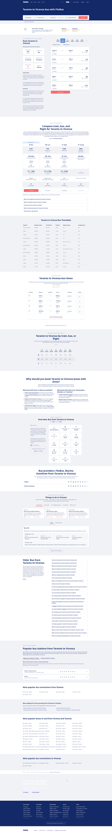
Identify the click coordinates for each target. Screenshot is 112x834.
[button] (53, 17)
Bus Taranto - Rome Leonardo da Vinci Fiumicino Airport (35, 733)
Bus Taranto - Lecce (27, 694)
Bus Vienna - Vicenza (27, 744)
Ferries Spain (66, 810)
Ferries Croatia (66, 808)
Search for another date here (56, 317)
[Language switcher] (68, 2)
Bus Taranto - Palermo (61, 728)
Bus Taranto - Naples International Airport (32, 736)
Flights (39, 2)
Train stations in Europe (81, 808)
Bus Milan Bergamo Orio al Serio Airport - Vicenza (50, 746)
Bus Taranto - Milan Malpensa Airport (31, 731)
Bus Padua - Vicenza (60, 749)
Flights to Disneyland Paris (56, 812)
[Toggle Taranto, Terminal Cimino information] (87, 671)
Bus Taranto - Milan (60, 692)
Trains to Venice (26, 812)
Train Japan (25, 806)
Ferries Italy (65, 812)
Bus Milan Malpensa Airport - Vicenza (31, 746)
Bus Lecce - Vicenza (60, 741)
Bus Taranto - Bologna (61, 723)
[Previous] (38, 351)
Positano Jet (65, 814)
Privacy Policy (50, 830)
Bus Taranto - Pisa (43, 733)
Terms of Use (42, 830)
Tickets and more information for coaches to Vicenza (68, 710)
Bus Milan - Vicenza (77, 736)
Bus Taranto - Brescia (77, 733)
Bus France (38, 808)
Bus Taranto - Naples (27, 692)
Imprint (35, 830)
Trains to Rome (26, 808)
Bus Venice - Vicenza (77, 739)
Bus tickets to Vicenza (43, 772)
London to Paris (79, 814)
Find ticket (28, 53)
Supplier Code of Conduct (60, 830)
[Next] (86, 40)
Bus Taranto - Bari (76, 692)
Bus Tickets (39, 804)
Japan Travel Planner (81, 806)
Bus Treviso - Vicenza (77, 749)
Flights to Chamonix (54, 806)
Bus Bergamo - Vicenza (61, 746)
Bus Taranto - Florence (77, 726)
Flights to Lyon (53, 808)
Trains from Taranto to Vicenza (63, 708)
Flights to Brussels (54, 810)
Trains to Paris (26, 810)
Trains (31, 2)
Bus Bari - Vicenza (76, 741)
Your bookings (76, 2)
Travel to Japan (79, 810)
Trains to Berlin (26, 814)
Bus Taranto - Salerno (44, 736)
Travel (77, 804)
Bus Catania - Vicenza (44, 739)
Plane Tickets (53, 804)
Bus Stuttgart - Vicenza (44, 744)
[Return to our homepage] (26, 2)
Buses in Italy (34, 772)
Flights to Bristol (53, 814)
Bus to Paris (39, 814)
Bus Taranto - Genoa (60, 731)
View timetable (28, 68)
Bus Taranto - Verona (77, 728)
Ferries (43, 2)
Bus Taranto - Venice (43, 726)
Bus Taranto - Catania (77, 723)
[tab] (56, 44)
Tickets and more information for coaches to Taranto (35, 710)
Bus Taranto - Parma (60, 733)
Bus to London (39, 812)
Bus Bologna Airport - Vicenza (79, 746)
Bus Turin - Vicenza (27, 741)
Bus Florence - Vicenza (44, 741)
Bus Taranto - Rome (43, 692)
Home (24, 772)
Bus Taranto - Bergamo (44, 731)
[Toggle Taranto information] (87, 677)
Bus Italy (38, 810)
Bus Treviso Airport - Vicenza (62, 763)
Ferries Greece (66, 806)
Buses (35, 2)
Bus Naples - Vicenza (60, 739)
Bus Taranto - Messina (77, 731)
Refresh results (55, 287)
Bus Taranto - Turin (60, 726)
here (66, 325)
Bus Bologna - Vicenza (28, 739)
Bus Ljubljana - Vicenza (61, 744)
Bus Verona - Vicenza (77, 744)
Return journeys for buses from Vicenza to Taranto (34, 708)
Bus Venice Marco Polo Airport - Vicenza (31, 749)
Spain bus (38, 806)
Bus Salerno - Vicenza (44, 749)
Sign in (87, 2)
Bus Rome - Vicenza (60, 736)
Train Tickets (26, 804)
